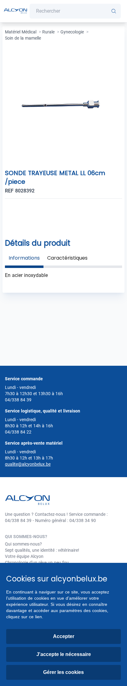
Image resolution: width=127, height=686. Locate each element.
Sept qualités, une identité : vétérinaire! (42, 550)
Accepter (63, 636)
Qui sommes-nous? (23, 543)
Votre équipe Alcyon (24, 556)
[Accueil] (15, 11)
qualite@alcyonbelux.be (28, 464)
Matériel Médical (20, 31)
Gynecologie (72, 31)
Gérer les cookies (63, 672)
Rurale (48, 31)
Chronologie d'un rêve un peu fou (37, 562)
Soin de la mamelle (23, 38)
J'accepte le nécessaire (63, 654)
